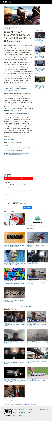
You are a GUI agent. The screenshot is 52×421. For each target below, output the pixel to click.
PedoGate (10, 280)
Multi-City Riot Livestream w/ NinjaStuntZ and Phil (36, 361)
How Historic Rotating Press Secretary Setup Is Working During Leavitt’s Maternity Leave (40, 71)
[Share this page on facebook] (6, 28)
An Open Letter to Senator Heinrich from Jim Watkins (14, 325)
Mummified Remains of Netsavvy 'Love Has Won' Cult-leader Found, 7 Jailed (14, 246)
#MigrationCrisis (25, 153)
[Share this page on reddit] (10, 28)
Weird (9, 244)
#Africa (9, 153)
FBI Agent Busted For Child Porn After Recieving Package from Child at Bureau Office (14, 282)
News (17, 25)
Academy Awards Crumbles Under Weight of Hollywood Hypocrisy (14, 301)
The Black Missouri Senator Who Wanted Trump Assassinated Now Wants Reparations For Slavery (18, 88)
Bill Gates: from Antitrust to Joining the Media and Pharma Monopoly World (14, 264)
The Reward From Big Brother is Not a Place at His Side (14, 363)
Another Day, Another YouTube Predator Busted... (13, 343)
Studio (12, 225)
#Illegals (20, 153)
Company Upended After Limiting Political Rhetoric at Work (36, 227)
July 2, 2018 (25, 113)
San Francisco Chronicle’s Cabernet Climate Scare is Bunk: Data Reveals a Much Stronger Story (40, 86)
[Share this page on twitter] (5, 28)
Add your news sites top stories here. (28, 404)
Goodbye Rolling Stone (9, 400)
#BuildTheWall (17, 154)
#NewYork (11, 154)
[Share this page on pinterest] (9, 28)
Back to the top (43, 409)
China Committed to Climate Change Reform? (37, 342)
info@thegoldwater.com (32, 411)
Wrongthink (22, 417)
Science (9, 262)
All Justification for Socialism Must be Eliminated (35, 246)
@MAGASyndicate (9, 139)
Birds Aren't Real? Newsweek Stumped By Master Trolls (37, 282)
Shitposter (21, 414)
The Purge (10, 359)
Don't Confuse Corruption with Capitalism (36, 380)
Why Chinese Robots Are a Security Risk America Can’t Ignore (39, 42)
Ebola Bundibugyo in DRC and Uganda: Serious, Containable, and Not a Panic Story (39, 55)
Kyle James (8, 25)
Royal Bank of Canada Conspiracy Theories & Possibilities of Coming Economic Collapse (14, 381)
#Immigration (15, 153)
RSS (28, 414)
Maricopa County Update (32, 263)
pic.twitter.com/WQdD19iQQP (15, 110)
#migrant (9, 106)
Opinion (9, 225)
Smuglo (21, 415)
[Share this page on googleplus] (7, 28)
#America (6, 154)
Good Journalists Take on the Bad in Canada (14, 227)
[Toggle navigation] (47, 2)
